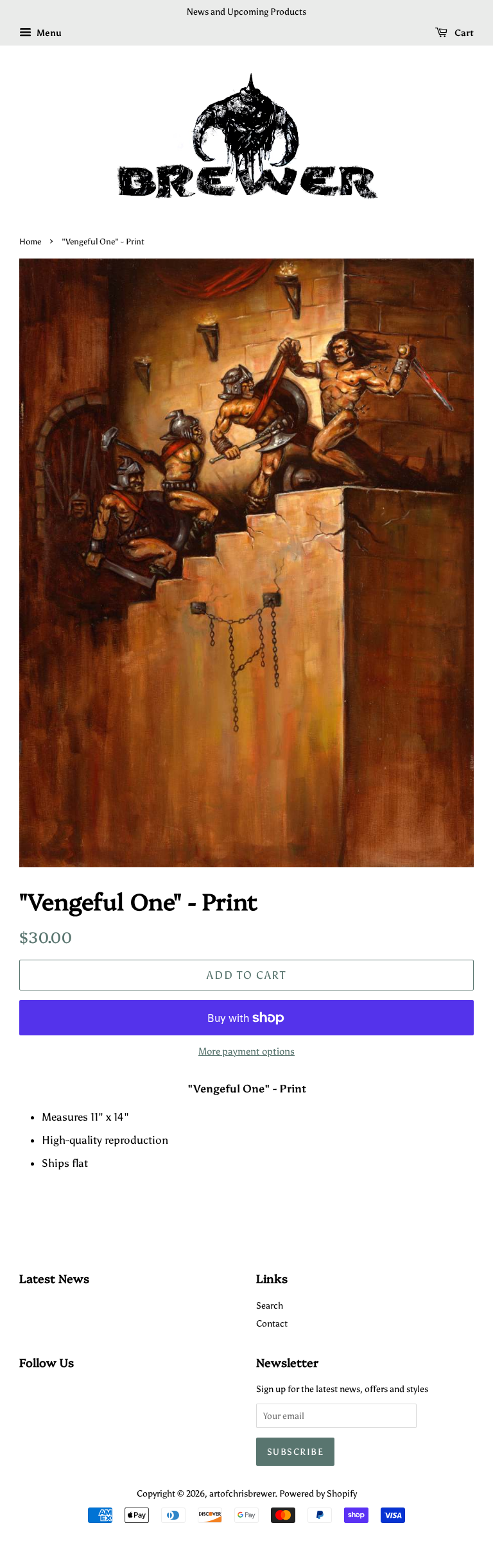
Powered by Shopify (318, 1493)
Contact (272, 1323)
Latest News (54, 1278)
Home (30, 241)
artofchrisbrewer (242, 1493)
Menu (48, 33)
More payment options (246, 1051)
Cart (463, 33)
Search (269, 1305)
